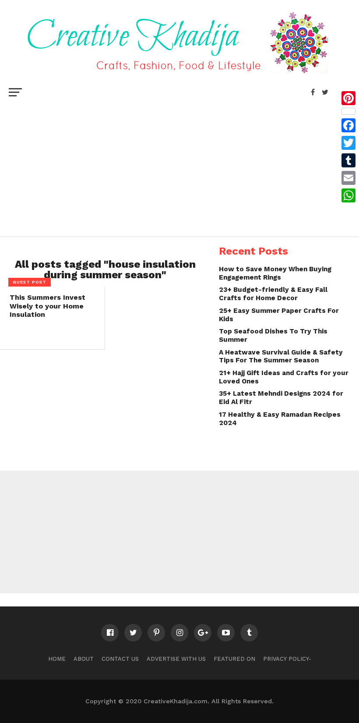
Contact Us (120, 659)
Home (57, 659)
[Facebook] (348, 125)
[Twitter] (348, 143)
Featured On (234, 659)
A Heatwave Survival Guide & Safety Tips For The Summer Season (281, 356)
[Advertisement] (179, 166)
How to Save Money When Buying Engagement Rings (275, 273)
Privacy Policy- (287, 659)
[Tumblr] (348, 160)
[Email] (348, 178)
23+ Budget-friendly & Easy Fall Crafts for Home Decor (273, 294)
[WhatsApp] (348, 195)
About (84, 659)
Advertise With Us (176, 659)
